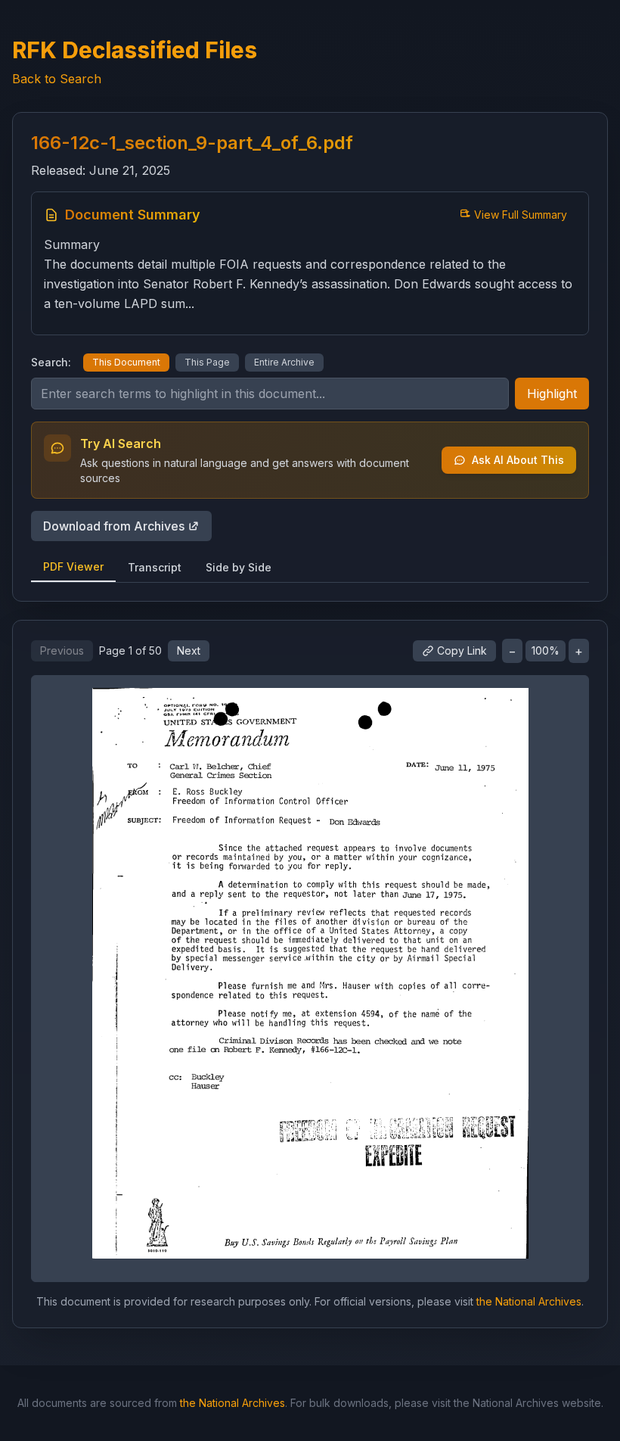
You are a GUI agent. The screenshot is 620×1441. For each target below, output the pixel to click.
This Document (126, 362)
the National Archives (528, 1301)
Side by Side (238, 567)
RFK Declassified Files (134, 50)
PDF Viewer (73, 566)
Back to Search (56, 78)
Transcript (154, 567)
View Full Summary (520, 214)
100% (546, 650)
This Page (207, 362)
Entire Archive (284, 362)
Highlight (552, 393)
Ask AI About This (518, 459)
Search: (51, 362)
